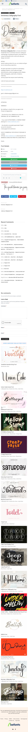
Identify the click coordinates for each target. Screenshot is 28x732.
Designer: (4, 153)
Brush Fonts (3, 568)
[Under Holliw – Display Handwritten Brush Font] (14, 602)
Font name (7, 231)
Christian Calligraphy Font (7, 204)
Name (3, 327)
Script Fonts (12, 12)
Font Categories (9, 8)
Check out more (14, 162)
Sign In (2, 0)
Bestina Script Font (6, 499)
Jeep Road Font (5, 567)
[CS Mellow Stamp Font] (14, 422)
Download (14, 159)
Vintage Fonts (19, 434)
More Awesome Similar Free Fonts (14, 343)
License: (4, 156)
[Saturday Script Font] (14, 467)
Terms (1, 718)
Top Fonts (17, 720)
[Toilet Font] (14, 512)
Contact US (11, 720)
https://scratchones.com (6, 90)
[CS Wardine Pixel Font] (14, 647)
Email (2, 333)
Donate (15, 168)
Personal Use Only (15, 156)
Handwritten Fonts (18, 8)
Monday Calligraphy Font (8, 679)
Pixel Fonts (12, 658)
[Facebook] (15, 729)
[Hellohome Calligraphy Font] (14, 579)
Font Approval (24, 718)
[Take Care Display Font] (14, 534)
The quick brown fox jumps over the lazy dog (14, 187)
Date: (3, 149)
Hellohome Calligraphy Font (8, 589)
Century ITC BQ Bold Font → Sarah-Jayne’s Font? (14, 274)
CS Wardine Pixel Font (7, 657)
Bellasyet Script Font (7, 409)
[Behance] (13, 729)
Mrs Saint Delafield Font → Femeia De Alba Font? (15, 271)
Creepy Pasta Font (6, 454)
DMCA (10, 718)
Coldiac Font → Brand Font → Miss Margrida (14, 257)
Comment (4, 306)
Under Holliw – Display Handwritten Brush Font (14, 612)
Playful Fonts (12, 434)
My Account (14, 0)
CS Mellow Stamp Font (7, 432)
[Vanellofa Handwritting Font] (14, 354)
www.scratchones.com (13, 121)
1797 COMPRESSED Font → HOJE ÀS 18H (12, 236)
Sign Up (8, 0)
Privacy (6, 718)
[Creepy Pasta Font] (14, 444)
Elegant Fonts (4, 411)
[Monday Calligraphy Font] (14, 669)
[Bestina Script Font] (14, 489)
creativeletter (14, 153)
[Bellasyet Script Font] (14, 399)
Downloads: (5, 151)
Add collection (14, 165)
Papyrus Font (7, 262)
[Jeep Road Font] (14, 557)
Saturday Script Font (7, 477)
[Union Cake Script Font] (14, 377)
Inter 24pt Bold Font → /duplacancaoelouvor (14, 244)
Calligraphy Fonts (5, 388)
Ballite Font (4, 634)
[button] (26, 4)
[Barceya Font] (14, 692)
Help (5, 225)
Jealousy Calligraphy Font (7, 211)
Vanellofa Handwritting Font (9, 364)
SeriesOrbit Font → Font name (11, 234)
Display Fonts (4, 478)
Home (3, 8)
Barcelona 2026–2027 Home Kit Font (16, 277)
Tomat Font (6, 268)
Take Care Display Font (7, 544)
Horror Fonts (12, 456)
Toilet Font (4, 522)
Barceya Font (4, 702)
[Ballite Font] (14, 624)
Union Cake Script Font (7, 387)
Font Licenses (16, 718)
